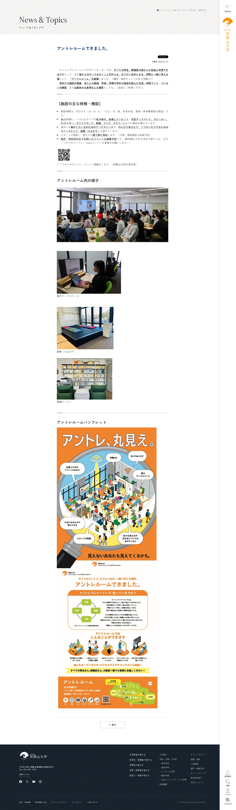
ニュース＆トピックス (176, 10)
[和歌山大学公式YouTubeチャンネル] (33, 781)
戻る (114, 724)
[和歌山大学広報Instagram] (40, 781)
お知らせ (202, 10)
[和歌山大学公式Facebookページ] (20, 781)
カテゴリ (192, 10)
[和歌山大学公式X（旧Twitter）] (27, 781)
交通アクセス (24, 774)
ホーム (162, 10)
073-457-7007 (30, 769)
